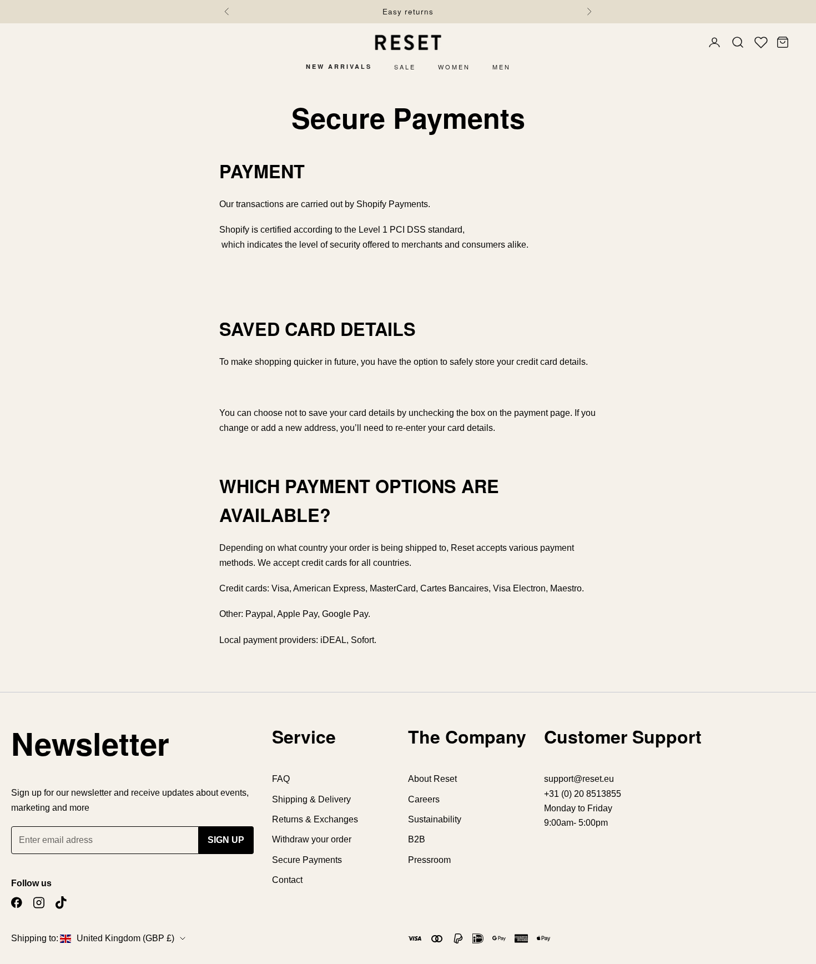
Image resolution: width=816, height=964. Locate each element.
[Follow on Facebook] (16, 902)
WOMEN (454, 66)
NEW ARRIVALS (339, 66)
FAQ (281, 779)
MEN (501, 66)
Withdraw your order (311, 839)
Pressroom (429, 860)
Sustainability (434, 819)
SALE (405, 66)
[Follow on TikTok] (61, 902)
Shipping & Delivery (311, 799)
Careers (424, 799)
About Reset (432, 779)
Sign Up (226, 840)
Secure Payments (307, 860)
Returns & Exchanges (315, 819)
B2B (416, 839)
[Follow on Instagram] (38, 902)
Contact (287, 880)
